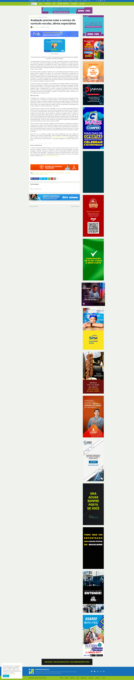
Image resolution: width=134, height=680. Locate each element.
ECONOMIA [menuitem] (74, 3)
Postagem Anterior (34, 206)
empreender (67, 172)
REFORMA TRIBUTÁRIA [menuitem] (63, 3)
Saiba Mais (12, 674)
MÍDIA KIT (97, 677)
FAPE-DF (39, 0)
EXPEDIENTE (84, 677)
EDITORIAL (91, 677)
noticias (41, 174)
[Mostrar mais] (57, 178)
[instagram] (98, 1)
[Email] (55, 178)
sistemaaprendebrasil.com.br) (59, 137)
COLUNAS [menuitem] (82, 3)
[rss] (104, 1)
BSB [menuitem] (54, 3)
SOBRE (66, 677)
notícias (46, 174)
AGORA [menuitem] (40, 3)
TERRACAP (85, 0)
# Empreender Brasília (42, 17)
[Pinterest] (52, 178)
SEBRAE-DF (48, 0)
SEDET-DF (71, 0)
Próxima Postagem (75, 206)
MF (89, 0)
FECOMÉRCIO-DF (32, 0)
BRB (80, 0)
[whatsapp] (102, 1)
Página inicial (33, 17)
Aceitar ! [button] (6, 676)
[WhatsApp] (49, 178)
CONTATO (72, 677)
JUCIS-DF (65, 0)
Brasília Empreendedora (49, 172)
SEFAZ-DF (76, 0)
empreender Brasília (34, 174)
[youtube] (100, 1)
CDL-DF (54, 0)
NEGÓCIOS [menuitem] (47, 3)
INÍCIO (61, 677)
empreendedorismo (60, 172)
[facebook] (91, 671)
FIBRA (43, 0)
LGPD (77, 677)
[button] (99, 4)
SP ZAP (103, 677)
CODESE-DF (59, 0)
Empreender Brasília (41, 677)
